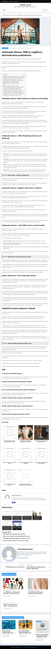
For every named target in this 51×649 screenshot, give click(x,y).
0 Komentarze (30, 48)
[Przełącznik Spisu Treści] (23, 75)
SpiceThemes (38, 647)
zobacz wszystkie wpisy (22, 557)
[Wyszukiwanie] (43, 10)
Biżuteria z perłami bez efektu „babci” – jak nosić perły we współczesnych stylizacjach (10, 605)
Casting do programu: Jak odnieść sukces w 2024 (12, 95)
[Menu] (4, 10)
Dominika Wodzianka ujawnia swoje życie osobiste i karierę (13, 87)
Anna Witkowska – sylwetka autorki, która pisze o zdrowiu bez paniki (11, 592)
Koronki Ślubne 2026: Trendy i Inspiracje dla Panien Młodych (35, 592)
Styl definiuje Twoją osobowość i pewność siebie (14, 534)
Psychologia (5, 621)
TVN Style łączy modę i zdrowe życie (15, 567)
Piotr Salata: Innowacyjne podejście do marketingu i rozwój (16, 538)
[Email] (12, 502)
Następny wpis (29, 564)
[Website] (15, 502)
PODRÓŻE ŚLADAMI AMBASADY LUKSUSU (11, 83)
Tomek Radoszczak (15, 48)
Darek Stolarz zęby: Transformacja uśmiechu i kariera (13, 89)
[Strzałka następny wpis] (48, 567)
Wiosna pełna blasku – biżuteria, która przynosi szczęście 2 (42, 636)
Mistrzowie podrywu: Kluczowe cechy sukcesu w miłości (16, 540)
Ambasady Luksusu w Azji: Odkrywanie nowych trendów (13, 80)
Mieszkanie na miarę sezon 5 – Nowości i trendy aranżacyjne (14, 93)
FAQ (4, 84)
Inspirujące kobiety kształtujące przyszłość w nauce (12, 88)
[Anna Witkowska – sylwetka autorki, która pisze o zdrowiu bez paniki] (13, 583)
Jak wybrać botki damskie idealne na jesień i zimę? (25, 632)
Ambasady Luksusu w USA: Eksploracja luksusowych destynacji (14, 77)
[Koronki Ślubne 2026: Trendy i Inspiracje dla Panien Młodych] (38, 583)
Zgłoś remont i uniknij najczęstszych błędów (10, 85)
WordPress (23, 647)
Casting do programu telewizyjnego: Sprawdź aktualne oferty (14, 91)
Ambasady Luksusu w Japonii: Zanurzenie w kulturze (12, 79)
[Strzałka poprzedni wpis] (2, 567)
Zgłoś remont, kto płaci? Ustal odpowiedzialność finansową (16, 536)
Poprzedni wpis (21, 564)
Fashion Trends (5, 48)
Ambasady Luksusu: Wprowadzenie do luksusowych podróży (13, 76)
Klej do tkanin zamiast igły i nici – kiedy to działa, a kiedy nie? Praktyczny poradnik (8, 632)
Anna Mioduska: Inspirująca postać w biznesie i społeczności (36, 567)
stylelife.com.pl (25, 5)
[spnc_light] (46, 10)
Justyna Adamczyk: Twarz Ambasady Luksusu (11, 81)
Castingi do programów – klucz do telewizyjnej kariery (13, 92)
